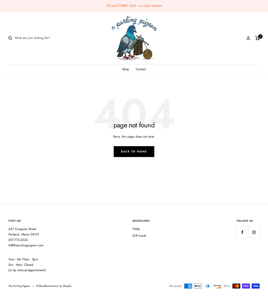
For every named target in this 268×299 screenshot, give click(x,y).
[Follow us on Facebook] (242, 232)
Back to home (134, 151)
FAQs (136, 229)
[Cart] (257, 38)
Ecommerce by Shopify (58, 286)
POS (38, 286)
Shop (125, 69)
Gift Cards (139, 235)
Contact (141, 69)
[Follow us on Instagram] (254, 232)
